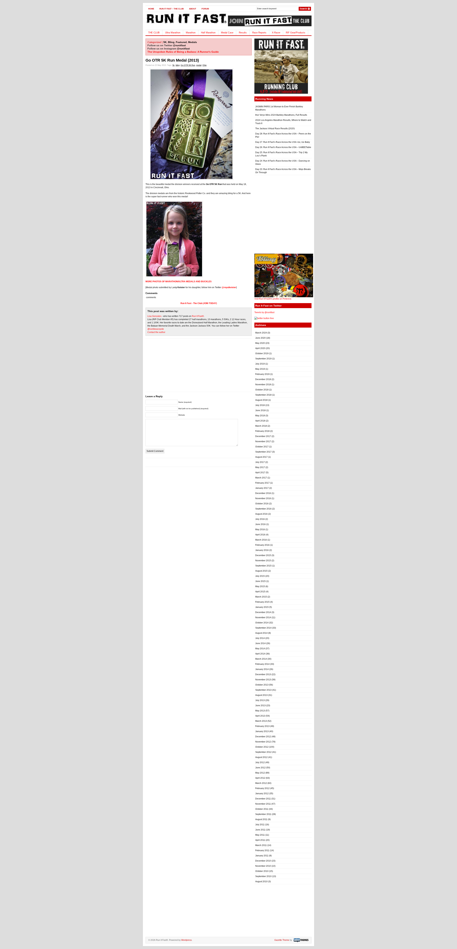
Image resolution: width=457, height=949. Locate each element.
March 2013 (261, 721)
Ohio (204, 65)
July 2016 (260, 519)
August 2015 (261, 571)
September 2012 (263, 752)
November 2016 (263, 498)
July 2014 (260, 638)
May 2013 (260, 710)
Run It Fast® (198, 316)
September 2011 (263, 814)
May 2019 (260, 369)
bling (178, 65)
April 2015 (260, 591)
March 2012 (261, 783)
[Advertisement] (198, 367)
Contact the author (156, 332)
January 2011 (261, 855)
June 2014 (260, 643)
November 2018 (263, 384)
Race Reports (259, 32)
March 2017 (261, 477)
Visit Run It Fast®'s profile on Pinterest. (273, 299)
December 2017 (263, 436)
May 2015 (260, 586)
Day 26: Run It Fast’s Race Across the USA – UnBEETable (283, 147)
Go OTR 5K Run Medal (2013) (172, 60)
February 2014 (262, 664)
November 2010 (263, 866)
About (192, 9)
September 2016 (263, 509)
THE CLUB (154, 32)
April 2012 (260, 778)
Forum (205, 9)
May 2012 (260, 773)
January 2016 (262, 550)
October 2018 (261, 389)
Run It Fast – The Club (171, 9)
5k (173, 65)
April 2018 (260, 421)
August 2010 (261, 881)
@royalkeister (229, 287)
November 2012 (263, 741)
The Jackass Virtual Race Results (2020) (275, 128)
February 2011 (262, 850)
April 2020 (260, 348)
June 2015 (260, 581)
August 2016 (261, 514)
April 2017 (260, 472)
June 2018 (260, 410)
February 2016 (262, 545)
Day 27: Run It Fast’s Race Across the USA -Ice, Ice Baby (282, 142)
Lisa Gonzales (154, 316)
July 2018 (260, 405)
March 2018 (261, 426)
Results (243, 32)
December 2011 (263, 798)
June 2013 (260, 705)
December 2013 (263, 674)
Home (151, 9)
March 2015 (261, 597)
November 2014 (263, 617)
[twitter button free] (264, 318)
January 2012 (262, 793)
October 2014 (261, 622)
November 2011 (263, 804)
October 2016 (261, 503)
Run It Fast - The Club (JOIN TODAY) (198, 303)
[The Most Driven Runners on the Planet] (186, 24)
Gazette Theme (281, 940)
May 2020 (260, 343)
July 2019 (260, 364)
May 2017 (260, 467)
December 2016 (263, 493)
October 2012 (261, 747)
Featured (181, 42)
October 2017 (261, 446)
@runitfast (179, 45)
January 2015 (262, 607)
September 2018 (263, 395)
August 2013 (261, 695)
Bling (171, 42)
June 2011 (260, 830)
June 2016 (260, 524)
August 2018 (261, 400)
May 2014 (260, 648)
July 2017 (260, 462)
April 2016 (260, 534)
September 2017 (263, 452)
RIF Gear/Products (295, 32)
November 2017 (263, 441)
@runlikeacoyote (155, 329)
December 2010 (263, 861)
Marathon (190, 32)
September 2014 (263, 628)
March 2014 (261, 659)
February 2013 (262, 726)
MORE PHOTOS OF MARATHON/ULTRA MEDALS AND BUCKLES (178, 281)
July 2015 (260, 576)
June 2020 (260, 338)
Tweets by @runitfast (264, 312)
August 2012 (261, 757)
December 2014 (263, 612)
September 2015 (263, 565)
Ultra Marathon (172, 32)
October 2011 (261, 809)
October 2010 (261, 871)
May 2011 (260, 835)
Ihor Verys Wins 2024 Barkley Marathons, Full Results (281, 115)
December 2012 (263, 736)
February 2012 (262, 788)
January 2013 (262, 731)
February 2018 (262, 431)
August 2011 (261, 819)
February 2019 (262, 374)
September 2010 (263, 876)
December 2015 (263, 555)
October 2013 (261, 685)
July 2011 (260, 824)
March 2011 (261, 845)
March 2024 (261, 333)
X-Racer (276, 32)
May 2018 (260, 415)
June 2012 (260, 767)
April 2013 (260, 716)
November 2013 (263, 679)
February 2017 (262, 483)
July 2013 (260, 700)
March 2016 (261, 540)
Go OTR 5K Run (188, 65)
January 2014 (262, 669)
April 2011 (260, 840)
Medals (192, 42)
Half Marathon (208, 32)
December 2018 (263, 379)
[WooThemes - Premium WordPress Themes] (301, 940)
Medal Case (227, 32)
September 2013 (263, 690)
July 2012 (260, 762)
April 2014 (260, 653)
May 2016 (260, 529)
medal (198, 65)
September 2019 (263, 358)
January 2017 (262, 488)
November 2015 (263, 560)
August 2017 (261, 457)
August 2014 (261, 633)
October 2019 (261, 353)
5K (165, 42)
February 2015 (262, 602)
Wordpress (186, 940)
